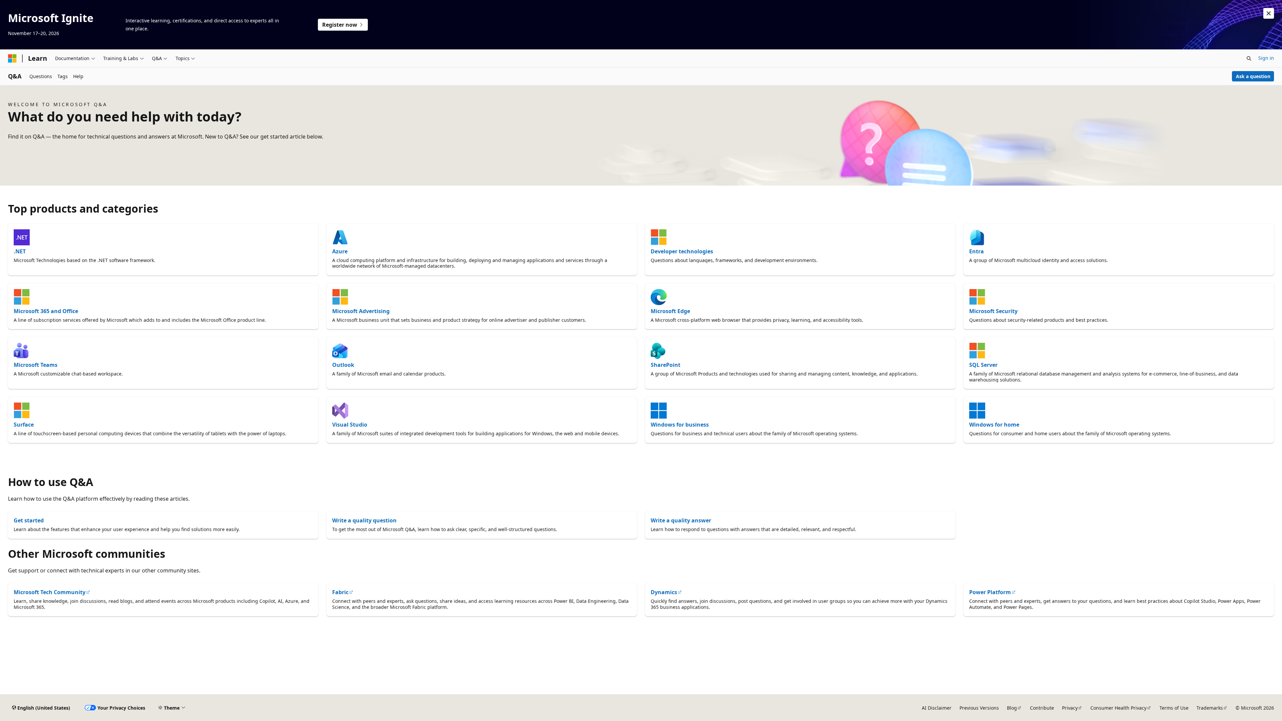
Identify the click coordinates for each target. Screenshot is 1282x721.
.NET (20, 251)
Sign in (1266, 58)
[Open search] (1249, 58)
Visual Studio (349, 424)
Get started (29, 520)
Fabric (340, 592)
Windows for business (680, 424)
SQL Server (983, 365)
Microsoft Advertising (361, 311)
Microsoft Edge (670, 311)
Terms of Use (1174, 708)
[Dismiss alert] (1268, 13)
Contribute (1042, 708)
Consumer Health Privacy (1118, 708)
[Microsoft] (12, 58)
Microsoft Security (993, 311)
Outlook (343, 365)
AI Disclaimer (936, 708)
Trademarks (1210, 708)
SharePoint (665, 365)
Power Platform (990, 592)
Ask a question (1253, 76)
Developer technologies (682, 251)
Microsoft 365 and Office (46, 311)
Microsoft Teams (35, 365)
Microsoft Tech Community (49, 592)
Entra (976, 251)
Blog (1012, 708)
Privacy (1070, 708)
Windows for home (994, 424)
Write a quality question (364, 520)
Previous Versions (979, 708)
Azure (340, 251)
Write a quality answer (681, 520)
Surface (24, 424)
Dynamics (664, 592)
